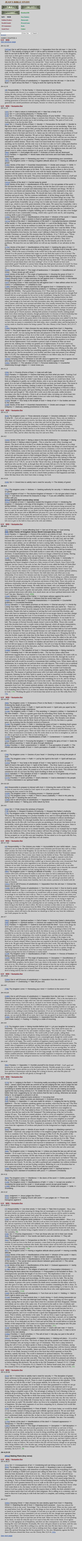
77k (6, 694)
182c (7, 1426)
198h (7, 287)
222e (7, 494)
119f (7, 954)
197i (7, 283)
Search (35, 33)
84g (6, 1467)
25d (6, 124)
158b (7, 1186)
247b (7, 778)
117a (7, 796)
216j (7, 1328)
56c (6, 1065)
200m (7, 359)
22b (6, 482)
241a (7, 500)
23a (6, 809)
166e (7, 217)
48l (6, 1099)
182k (7, 270)
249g (7, 745)
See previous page (8, 42)
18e (6, 1219)
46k (6, 923)
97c (6, 1251)
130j (7, 1182)
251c (7, 1338)
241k (54, 1532)
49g (6, 152)
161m (7, 182)
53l (6, 1101)
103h (7, 793)
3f (6, 90)
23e (6, 1234)
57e (6, 155)
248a (7, 1334)
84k (6, 1236)
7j (6, 1209)
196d (7, 278)
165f (7, 184)
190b (7, 800)
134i (7, 558)
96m (7, 161)
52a (6, 1198)
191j (6, 326)
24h (6, 116)
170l (7, 1265)
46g (6, 920)
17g (6, 1082)
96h (6, 871)
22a (6, 1376)
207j (7, 774)
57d (6, 534)
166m (7, 1259)
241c (7, 502)
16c (6, 112)
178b (7, 1269)
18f (6, 1097)
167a (7, 221)
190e (7, 980)
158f (7, 405)
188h (7, 996)
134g (7, 401)
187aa (7, 49)
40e (6, 1196)
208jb (7, 650)
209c (7, 363)
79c (6, 159)
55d (6, 375)
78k (6, 989)
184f (7, 274)
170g (7, 1422)
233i (7, 741)
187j (7, 81)
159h (7, 600)
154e (7, 596)
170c (7, 247)
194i (7, 1293)
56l (6, 532)
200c (7, 1503)
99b (6, 703)
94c (6, 1240)
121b (7, 737)
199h (7, 328)
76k (6, 755)
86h (6, 1178)
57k (6, 925)
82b (6, 416)
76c (6, 490)
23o (6, 1409)
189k (7, 1017)
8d (6, 787)
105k (7, 759)
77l (6, 1026)
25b (6, 372)
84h (6, 1129)
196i (7, 1169)
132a (7, 763)
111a (7, 707)
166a (7, 1255)
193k (7, 888)
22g (6, 114)
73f (6, 811)
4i (6, 847)
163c (7, 440)
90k (6, 1151)
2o (6, 530)
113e (7, 711)
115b (7, 724)
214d (7, 1297)
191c (7, 884)
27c (6, 1465)
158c (7, 165)
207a (7, 605)
